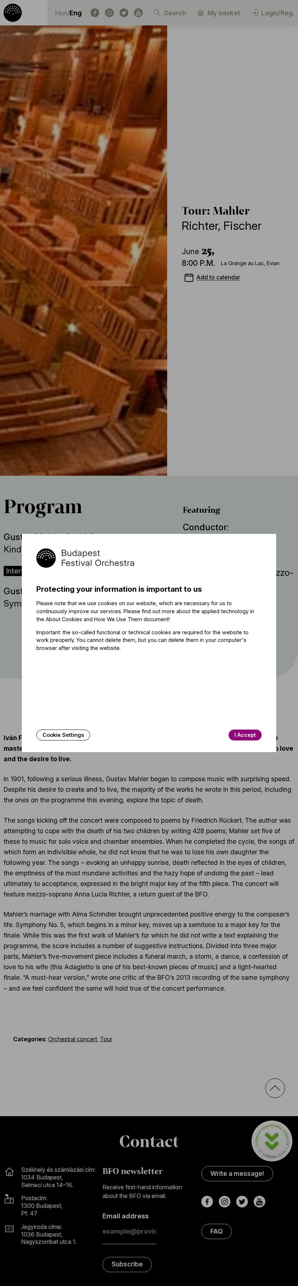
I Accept (245, 735)
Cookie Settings (63, 735)
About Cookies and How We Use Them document (107, 619)
